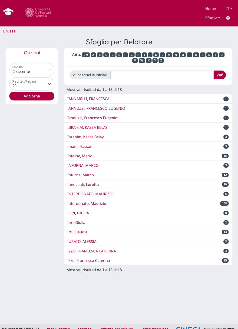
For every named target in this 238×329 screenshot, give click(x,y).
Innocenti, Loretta (83, 184)
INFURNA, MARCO (83, 165)
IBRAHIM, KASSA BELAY (87, 127)
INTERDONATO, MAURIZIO (90, 194)
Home (210, 8)
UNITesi (9, 31)
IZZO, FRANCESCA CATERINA (91, 251)
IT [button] (227, 8)
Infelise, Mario (80, 155)
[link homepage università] (37, 13)
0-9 (86, 55)
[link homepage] (10, 13)
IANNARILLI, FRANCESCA (88, 98)
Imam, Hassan (80, 146)
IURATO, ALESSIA (81, 241)
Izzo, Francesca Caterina (88, 260)
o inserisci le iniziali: (90, 74)
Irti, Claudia (77, 232)
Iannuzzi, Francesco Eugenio (92, 117)
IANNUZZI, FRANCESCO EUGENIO (96, 108)
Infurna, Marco (80, 174)
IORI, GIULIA (78, 213)
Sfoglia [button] (211, 17)
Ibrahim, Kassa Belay (85, 136)
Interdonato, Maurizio (86, 203)
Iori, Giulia (76, 222)
